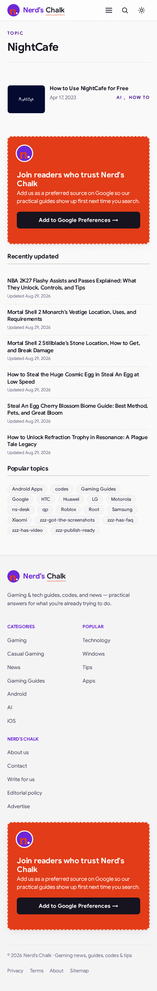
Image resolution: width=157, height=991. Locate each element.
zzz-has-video (27, 530)
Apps (89, 680)
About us (18, 752)
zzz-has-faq (120, 520)
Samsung (122, 509)
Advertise (18, 806)
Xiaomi (19, 520)
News (13, 667)
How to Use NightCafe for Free (89, 88)
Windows (94, 653)
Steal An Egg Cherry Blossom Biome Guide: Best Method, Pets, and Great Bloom (77, 409)
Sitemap (79, 971)
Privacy (15, 971)
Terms (36, 971)
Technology (96, 640)
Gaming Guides (98, 489)
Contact (17, 766)
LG (95, 499)
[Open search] (125, 10)
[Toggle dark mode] (142, 10)
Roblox (68, 509)
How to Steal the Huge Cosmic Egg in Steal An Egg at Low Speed (73, 378)
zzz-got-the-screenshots (67, 520)
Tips (87, 667)
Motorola (121, 499)
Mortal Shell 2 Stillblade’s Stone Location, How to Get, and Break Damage (73, 347)
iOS (11, 721)
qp (45, 509)
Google (20, 499)
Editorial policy (24, 793)
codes (61, 489)
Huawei (71, 499)
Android (17, 694)
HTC (45, 499)
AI (119, 97)
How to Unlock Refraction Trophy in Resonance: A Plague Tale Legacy (77, 441)
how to (139, 97)
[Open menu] (109, 10)
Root (94, 509)
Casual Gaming (25, 653)
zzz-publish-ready (75, 530)
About (57, 971)
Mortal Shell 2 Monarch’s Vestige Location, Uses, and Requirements (71, 316)
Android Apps (27, 489)
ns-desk (21, 509)
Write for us (21, 779)
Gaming (17, 640)
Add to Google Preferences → (78, 220)
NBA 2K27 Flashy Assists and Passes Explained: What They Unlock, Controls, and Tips (71, 284)
